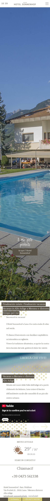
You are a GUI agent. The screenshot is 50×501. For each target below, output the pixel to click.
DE (3, 3)
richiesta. (15, 499)
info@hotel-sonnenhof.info (15, 496)
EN (6, 3)
